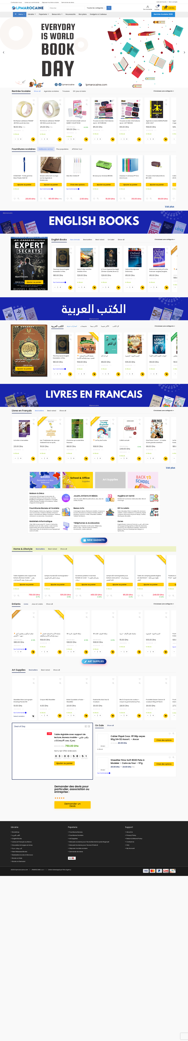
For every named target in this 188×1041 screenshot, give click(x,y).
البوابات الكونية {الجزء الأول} (157, 356)
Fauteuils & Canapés (50, 499)
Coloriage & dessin (80, 511)
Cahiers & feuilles (45, 513)
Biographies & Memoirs (134, 526)
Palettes (99, 514)
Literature (130, 527)
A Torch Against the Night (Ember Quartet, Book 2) (110, 270)
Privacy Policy (131, 835)
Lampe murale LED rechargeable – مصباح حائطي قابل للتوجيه (56, 577)
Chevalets (93, 514)
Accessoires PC (40, 524)
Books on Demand (18, 861)
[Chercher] (109, 8)
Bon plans (83, 14)
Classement (49, 516)
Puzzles (80, 500)
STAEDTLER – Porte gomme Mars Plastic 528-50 (22, 177)
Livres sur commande (32, 2)
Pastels (94, 513)
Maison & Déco (36, 493)
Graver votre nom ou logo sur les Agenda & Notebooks (49, 178)
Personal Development (130, 529)
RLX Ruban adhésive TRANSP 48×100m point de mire (50, 122)
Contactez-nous (16, 2)
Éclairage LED (40, 503)
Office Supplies (34, 511)
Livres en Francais (132, 524)
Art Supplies (73, 839)
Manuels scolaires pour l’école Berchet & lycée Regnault (89, 842)
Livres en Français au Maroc (22, 842)
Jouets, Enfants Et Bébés (86, 496)
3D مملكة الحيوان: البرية (74, 634)
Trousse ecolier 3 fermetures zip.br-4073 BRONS (103, 122)
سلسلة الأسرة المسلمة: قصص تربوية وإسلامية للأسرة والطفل (85, 358)
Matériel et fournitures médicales (128, 499)
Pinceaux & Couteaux (85, 513)
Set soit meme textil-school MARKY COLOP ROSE (76, 122)
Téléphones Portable (80, 526)
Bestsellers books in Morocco (22, 855)
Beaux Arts (56, 14)
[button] (3, 52)
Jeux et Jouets (78, 499)
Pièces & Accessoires (43, 498)
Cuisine (53, 498)
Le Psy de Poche (101, 440)
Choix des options (77, 184)
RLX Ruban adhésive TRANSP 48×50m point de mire (23, 122)
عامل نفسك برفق (21, 361)
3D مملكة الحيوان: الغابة (100, 634)
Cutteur (143, 514)
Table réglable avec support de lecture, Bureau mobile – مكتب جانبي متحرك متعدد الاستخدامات (24, 578)
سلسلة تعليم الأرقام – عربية (128, 634)
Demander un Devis (72, 805)
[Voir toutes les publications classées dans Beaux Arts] (110, 512)
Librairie (31, 14)
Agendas (49, 511)
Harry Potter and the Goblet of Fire (84, 270)
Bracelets (128, 516)
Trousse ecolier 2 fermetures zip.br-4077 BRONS (130, 122)
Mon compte (173, 2)
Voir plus (169, 206)
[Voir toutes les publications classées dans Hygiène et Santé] (154, 498)
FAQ (127, 845)
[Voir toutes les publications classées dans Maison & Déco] (66, 498)
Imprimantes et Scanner (36, 527)
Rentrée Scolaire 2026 (163, 14)
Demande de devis (67, 2)
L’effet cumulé (124, 440)
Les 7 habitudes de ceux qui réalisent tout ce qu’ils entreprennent (49, 442)
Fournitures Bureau (76, 832)
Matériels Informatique (40, 521)
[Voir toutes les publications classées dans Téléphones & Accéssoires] (110, 526)
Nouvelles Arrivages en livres (22, 845)
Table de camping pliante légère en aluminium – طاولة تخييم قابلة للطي (149, 578)
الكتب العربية (141, 524)
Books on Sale (17, 858)
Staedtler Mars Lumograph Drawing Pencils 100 (23, 701)
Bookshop (15, 832)
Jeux (96, 499)
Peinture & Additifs (91, 511)
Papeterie (43, 14)
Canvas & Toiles (84, 514)
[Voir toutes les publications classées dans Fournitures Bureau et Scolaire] (66, 512)
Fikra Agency (67, 870)
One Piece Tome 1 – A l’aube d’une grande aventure (156, 441)
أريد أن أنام (104, 356)
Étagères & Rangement (36, 499)
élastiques (121, 516)
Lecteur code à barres (51, 526)
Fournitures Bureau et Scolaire (44, 508)
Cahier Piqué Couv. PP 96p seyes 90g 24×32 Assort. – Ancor (128, 738)
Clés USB (32, 524)
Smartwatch (77, 529)
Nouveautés (71, 14)
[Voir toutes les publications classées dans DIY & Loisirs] (154, 512)
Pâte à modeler (132, 511)
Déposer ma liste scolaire (50, 2)
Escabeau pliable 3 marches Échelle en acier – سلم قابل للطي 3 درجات (87, 578)
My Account (130, 848)
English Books (122, 524)
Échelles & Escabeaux (46, 501)
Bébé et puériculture (89, 499)
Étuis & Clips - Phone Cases (82, 527)
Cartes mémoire (87, 529)
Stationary (42, 511)
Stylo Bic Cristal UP (72, 176)
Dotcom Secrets (22, 274)
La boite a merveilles (21, 440)
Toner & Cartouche (51, 524)
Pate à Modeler (122, 511)
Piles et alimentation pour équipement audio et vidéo (44, 530)
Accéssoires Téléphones (94, 526)
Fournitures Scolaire (76, 835)
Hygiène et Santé (126, 496)
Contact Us (130, 842)
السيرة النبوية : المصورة (132, 356)
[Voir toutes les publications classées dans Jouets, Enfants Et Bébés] (110, 498)
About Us (129, 832)
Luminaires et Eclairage (36, 496)
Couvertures (138, 513)
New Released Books (19, 852)
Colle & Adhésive (128, 513)
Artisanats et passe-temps (132, 514)
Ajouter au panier (33, 139)
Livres (120, 521)
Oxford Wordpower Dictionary (132, 270)
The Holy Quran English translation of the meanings (61, 271)
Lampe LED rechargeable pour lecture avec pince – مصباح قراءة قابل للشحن (117, 578)
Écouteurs (94, 527)
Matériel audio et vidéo (36, 526)
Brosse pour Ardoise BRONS (102, 176)
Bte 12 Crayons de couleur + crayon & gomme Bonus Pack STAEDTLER (130, 702)
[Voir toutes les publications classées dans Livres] (154, 526)
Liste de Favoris (162, 2)
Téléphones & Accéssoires (87, 523)
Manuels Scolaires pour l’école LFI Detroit (83, 845)
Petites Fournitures (48, 514)
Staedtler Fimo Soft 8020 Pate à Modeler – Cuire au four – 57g (127, 762)
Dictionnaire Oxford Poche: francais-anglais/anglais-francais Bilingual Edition (158, 271)
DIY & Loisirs (123, 508)
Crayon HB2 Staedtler (47, 700)
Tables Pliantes (34, 501)
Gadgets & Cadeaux (98, 14)
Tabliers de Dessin (79, 516)
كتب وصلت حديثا (17, 848)
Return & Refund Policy (134, 839)
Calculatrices (38, 514)
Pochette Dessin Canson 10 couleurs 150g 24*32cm (155, 701)
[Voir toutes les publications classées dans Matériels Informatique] (66, 526)
